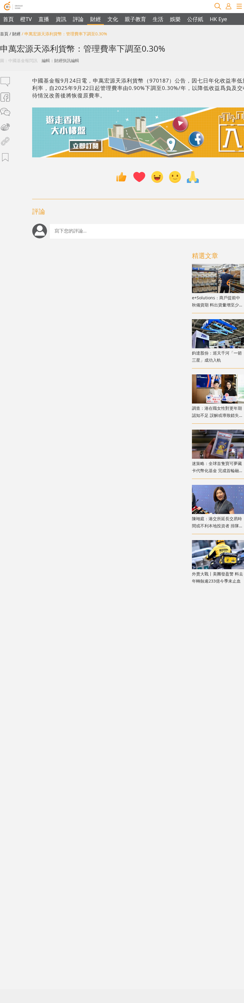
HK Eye (218, 19)
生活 (158, 19)
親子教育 (135, 19)
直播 (43, 19)
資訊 (61, 19)
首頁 (8, 19)
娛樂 (175, 19)
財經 (95, 19)
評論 (78, 19)
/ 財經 (15, 34)
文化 (112, 19)
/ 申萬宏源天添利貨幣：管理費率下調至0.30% (64, 34)
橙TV (26, 19)
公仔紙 (195, 19)
